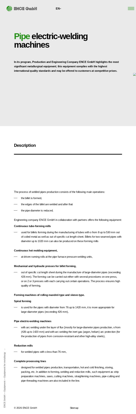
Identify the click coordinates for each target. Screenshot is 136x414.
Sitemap (74, 407)
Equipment (4, 386)
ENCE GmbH (4, 401)
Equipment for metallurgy (4, 365)
